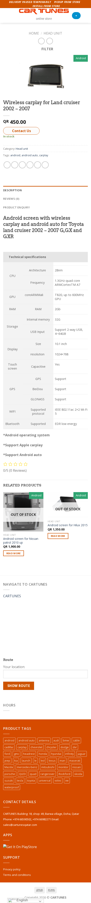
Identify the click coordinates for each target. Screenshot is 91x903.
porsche (9, 774)
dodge (65, 747)
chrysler (51, 747)
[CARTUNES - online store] (44, 11)
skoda (78, 774)
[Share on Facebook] (14, 164)
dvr (75, 747)
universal (45, 780)
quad (33, 774)
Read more (13, 553)
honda (43, 754)
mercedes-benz (27, 767)
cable (76, 740)
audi (56, 740)
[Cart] (86, 15)
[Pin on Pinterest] (37, 164)
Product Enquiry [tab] (16, 207)
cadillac (9, 747)
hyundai (56, 754)
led (43, 760)
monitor (63, 767)
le (35, 760)
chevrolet (36, 747)
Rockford (64, 774)
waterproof (11, 787)
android (15, 155)
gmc (16, 754)
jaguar (81, 754)
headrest (29, 754)
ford (7, 754)
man (62, 760)
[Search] (12, 15)
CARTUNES (12, 596)
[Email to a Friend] (29, 164)
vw (67, 780)
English (22, 900)
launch (26, 760)
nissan (76, 767)
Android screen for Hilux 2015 (68, 525)
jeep (7, 760)
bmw (66, 740)
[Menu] (5, 15)
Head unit (53, 33)
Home (34, 33)
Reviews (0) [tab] (11, 199)
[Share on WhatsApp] (7, 164)
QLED (22, 774)
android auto (30, 155)
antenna (44, 740)
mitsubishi (47, 767)
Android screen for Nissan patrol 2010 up (20, 540)
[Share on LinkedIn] (45, 164)
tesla (20, 780)
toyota (31, 780)
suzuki (8, 780)
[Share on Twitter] (22, 164)
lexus (52, 760)
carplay (43, 155)
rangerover (47, 774)
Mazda (8, 767)
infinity (69, 754)
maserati (74, 760)
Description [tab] (12, 190)
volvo (58, 780)
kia (16, 760)
